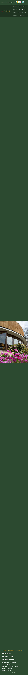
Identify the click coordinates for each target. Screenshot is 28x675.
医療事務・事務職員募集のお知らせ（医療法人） (22, 12)
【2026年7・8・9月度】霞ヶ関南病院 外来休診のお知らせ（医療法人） (22, 15)
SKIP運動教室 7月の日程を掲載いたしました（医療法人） (22, 9)
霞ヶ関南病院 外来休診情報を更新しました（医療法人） (22, 6)
